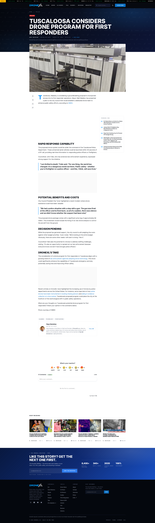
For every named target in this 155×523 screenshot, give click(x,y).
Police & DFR (63, 500)
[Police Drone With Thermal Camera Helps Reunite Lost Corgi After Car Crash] (40, 425)
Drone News (63, 487)
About (74, 487)
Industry (88, 5)
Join (106, 491)
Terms (114, 520)
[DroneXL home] (35, 5)
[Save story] (32, 96)
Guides (72, 5)
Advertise (75, 492)
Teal (49, 500)
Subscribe (120, 5)
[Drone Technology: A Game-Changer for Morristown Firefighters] (114, 425)
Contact (75, 489)
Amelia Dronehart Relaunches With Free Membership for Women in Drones (113, 148)
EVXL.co (48, 332)
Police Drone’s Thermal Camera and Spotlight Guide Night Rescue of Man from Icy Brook (88, 435)
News (53, 5)
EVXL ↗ (75, 497)
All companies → (52, 503)
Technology (49, 319)
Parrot (49, 495)
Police (38, 11)
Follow (91, 328)
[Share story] (32, 100)
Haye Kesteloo (51, 324)
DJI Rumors (63, 492)
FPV (61, 505)
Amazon (50, 497)
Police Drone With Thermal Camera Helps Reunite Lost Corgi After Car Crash (38, 435)
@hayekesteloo (58, 333)
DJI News (60, 5)
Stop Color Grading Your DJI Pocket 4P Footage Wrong (113, 134)
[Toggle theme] (112, 5)
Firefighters (59, 319)
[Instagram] (41, 502)
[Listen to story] (32, 103)
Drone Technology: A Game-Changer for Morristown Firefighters (111, 435)
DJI (48, 487)
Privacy (108, 520)
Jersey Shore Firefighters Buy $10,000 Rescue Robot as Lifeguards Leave (111, 129)
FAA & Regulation (64, 497)
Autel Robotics (51, 489)
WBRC (70, 103)
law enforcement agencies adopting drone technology (68, 258)
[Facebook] (34, 502)
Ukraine (62, 503)
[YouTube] (37, 502)
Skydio (49, 492)
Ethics (74, 495)
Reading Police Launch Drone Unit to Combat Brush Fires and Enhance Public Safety (63, 435)
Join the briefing (69, 470)
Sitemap (119, 520)
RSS (125, 520)
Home (47, 5)
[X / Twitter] (30, 502)
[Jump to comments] (32, 107)
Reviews (81, 5)
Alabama (41, 319)
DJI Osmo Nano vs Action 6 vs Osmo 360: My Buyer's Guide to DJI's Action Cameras (113, 123)
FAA (67, 5)
